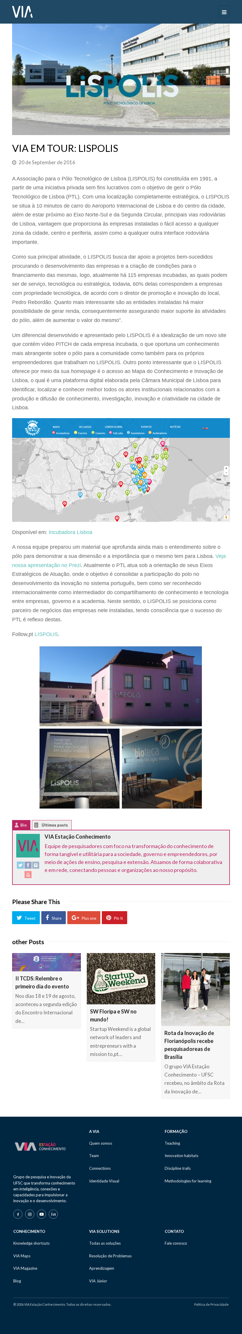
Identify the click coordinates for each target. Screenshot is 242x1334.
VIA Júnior (98, 1281)
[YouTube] (28, 876)
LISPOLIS (46, 634)
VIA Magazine (25, 1268)
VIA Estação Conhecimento (78, 836)
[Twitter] (20, 866)
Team (94, 1155)
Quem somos (100, 1143)
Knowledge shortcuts (31, 1243)
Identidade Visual (104, 1181)
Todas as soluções (105, 1243)
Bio (23, 825)
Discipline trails (178, 1168)
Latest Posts (41, 826)
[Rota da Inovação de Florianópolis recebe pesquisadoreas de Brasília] (195, 989)
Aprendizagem (101, 1268)
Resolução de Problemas (110, 1256)
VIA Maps (21, 1256)
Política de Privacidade (211, 1304)
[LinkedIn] (53, 1214)
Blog (17, 1281)
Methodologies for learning (188, 1181)
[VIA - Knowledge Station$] (22, 11)
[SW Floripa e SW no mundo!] (121, 978)
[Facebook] (28, 866)
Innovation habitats (181, 1155)
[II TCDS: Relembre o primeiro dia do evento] (46, 962)
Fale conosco (176, 1243)
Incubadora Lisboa (70, 532)
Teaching (172, 1143)
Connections (100, 1168)
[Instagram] (35, 866)
